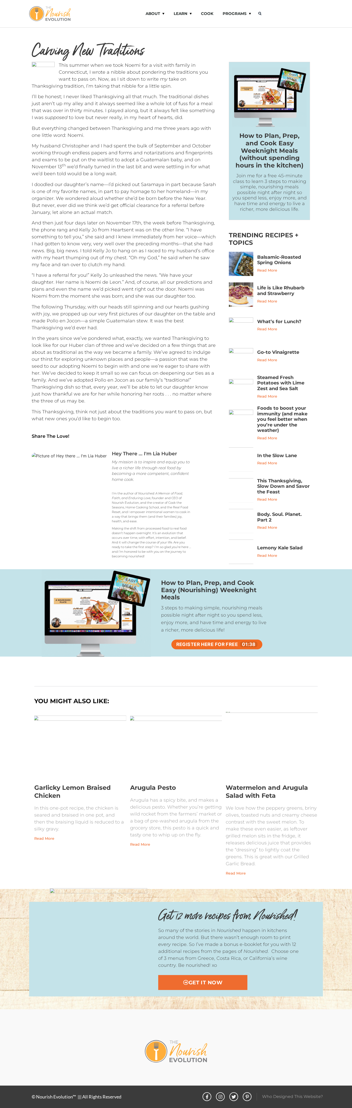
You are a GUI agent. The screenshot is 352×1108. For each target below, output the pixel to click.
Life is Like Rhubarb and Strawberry (280, 290)
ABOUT (153, 13)
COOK (207, 13)
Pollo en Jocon (63, 321)
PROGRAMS (235, 13)
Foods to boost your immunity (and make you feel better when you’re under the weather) (282, 419)
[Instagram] (220, 1096)
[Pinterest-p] (247, 1096)
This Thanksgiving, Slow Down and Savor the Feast (283, 486)
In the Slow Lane (277, 455)
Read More (267, 270)
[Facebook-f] (207, 1096)
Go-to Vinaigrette (278, 352)
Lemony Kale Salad (280, 548)
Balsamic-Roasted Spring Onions (279, 260)
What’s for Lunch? (279, 321)
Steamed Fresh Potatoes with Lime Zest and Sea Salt (280, 383)
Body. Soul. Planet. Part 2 (279, 517)
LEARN (180, 13)
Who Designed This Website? (292, 1096)
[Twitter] (233, 1096)
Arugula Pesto (153, 787)
